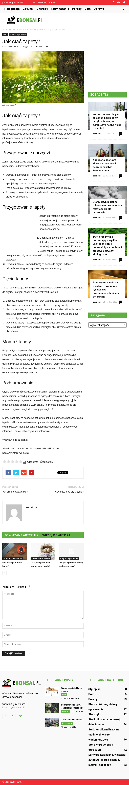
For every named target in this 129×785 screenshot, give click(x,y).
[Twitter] (124, 2)
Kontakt (52, 2)
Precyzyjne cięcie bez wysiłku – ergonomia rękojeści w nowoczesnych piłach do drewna (106, 289)
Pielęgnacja (12, 9)
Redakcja (13, 46)
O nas (32, 2)
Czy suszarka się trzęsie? (69, 491)
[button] (123, 9)
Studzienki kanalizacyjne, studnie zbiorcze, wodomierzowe (104, 734)
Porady (76, 9)
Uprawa (99, 9)
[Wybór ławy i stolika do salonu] (52, 691)
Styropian (94, 689)
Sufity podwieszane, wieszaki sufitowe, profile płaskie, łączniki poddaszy (106, 759)
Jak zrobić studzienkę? (15, 491)
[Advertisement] (87, 20)
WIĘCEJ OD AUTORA (56, 535)
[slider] (12, 462)
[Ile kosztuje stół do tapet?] (14, 551)
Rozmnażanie (60, 9)
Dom (87, 9)
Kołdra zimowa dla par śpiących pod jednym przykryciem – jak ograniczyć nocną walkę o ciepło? (107, 121)
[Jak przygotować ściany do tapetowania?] (71, 551)
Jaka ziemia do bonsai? (72, 719)
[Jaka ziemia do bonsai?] (52, 722)
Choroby (42, 9)
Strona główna (9, 29)
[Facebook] (113, 2)
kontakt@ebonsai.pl (13, 707)
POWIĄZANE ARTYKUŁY (21, 535)
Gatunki (28, 9)
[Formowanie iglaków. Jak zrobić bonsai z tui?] (52, 708)
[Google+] (118, 2)
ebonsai (97, 133)
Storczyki (94, 714)
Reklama (42, 2)
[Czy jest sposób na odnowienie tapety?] (43, 551)
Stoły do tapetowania (18, 34)
